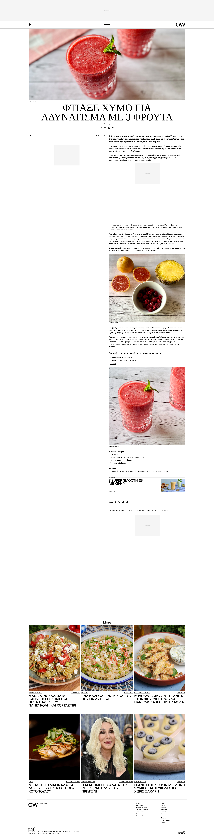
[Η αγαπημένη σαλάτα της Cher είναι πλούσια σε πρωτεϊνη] (107, 747)
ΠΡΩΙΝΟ (141, 510)
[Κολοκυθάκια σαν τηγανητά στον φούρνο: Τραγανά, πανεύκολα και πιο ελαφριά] (159, 658)
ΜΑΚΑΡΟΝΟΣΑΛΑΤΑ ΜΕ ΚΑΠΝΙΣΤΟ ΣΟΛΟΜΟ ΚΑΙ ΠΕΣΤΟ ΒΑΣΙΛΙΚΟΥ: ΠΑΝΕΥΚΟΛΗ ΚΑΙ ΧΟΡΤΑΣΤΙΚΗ (53, 700)
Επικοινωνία (139, 816)
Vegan (113, 363)
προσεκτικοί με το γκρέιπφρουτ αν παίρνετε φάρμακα (149, 248)
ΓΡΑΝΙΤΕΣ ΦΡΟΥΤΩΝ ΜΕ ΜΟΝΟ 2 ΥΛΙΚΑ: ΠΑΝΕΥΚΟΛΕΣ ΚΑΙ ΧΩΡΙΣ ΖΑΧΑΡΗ (159, 788)
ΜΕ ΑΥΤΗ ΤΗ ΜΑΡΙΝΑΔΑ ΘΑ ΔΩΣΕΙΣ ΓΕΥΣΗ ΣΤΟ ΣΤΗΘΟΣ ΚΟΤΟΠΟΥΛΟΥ (52, 788)
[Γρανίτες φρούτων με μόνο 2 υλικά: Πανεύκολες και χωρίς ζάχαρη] (159, 747)
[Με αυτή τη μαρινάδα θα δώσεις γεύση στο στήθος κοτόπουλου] (54, 747)
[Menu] (107, 24)
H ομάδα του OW (141, 807)
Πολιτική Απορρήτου (142, 809)
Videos (163, 822)
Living (163, 816)
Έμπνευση (164, 818)
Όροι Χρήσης (140, 812)
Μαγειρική (84, 692)
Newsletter (139, 814)
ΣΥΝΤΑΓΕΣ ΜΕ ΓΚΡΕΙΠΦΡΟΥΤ (160, 510)
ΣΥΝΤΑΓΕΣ (112, 510)
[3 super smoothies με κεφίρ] (173, 485)
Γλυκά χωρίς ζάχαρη (140, 781)
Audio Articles (165, 820)
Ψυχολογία (164, 805)
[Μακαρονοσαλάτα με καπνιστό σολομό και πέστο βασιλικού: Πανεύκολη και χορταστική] (54, 658)
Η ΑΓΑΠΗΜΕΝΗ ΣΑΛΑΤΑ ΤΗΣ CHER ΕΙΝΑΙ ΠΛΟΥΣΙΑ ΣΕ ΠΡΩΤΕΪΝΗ (104, 788)
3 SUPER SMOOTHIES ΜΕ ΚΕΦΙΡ (126, 482)
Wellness (163, 807)
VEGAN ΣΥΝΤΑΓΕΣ (121, 510)
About (138, 803)
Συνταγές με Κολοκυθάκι (142, 692)
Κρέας (31, 781)
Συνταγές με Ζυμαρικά (35, 692)
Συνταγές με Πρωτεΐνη (88, 781)
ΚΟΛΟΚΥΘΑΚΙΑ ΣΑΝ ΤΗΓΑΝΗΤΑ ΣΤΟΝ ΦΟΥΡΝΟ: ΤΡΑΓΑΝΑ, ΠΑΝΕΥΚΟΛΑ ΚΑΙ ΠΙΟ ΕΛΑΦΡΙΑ (159, 699)
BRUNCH (147, 510)
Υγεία (162, 803)
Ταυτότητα (139, 805)
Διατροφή (112, 491)
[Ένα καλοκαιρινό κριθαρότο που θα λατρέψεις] (107, 658)
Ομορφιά (163, 814)
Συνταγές (107, 124)
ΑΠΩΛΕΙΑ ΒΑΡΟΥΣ (133, 510)
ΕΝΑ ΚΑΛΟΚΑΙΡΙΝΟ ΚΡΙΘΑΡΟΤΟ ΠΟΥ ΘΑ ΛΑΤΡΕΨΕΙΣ (106, 697)
